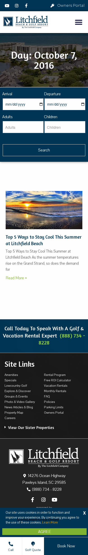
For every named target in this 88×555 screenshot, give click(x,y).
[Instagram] (17, 6)
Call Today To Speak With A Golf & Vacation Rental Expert (44, 335)
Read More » (16, 278)
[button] (79, 22)
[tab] (44, 425)
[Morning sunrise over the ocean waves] (44, 210)
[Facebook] (27, 6)
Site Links (20, 364)
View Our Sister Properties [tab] (31, 427)
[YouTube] (8, 6)
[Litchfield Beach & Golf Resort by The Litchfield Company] (25, 22)
